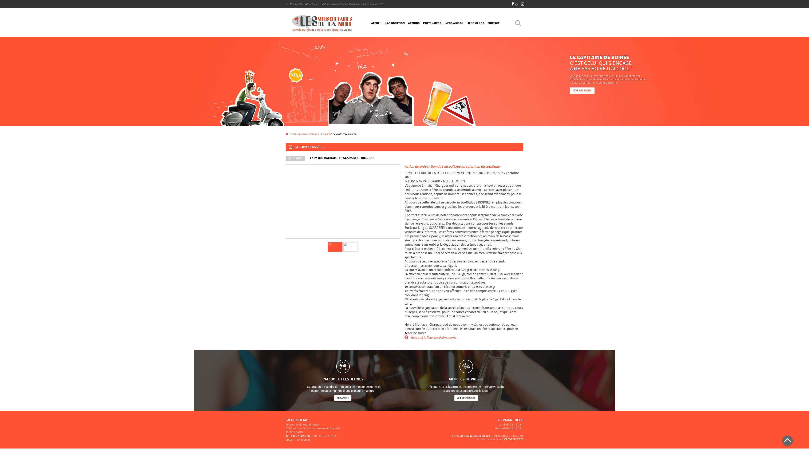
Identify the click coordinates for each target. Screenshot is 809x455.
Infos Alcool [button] (454, 23)
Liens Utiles (475, 23)
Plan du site (517, 436)
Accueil (376, 23)
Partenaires (432, 23)
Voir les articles (466, 398)
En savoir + (343, 398)
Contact (494, 23)
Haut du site (787, 440)
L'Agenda (326, 134)
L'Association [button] (395, 23)
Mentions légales (500, 436)
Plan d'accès (302, 440)
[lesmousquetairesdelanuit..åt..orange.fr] (522, 4)
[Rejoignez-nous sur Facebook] (513, 4)
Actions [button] (414, 23)
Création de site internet (490, 439)
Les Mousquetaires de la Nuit (303, 134)
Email (289, 440)
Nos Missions (582, 90)
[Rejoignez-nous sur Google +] (517, 4)
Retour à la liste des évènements (433, 338)
